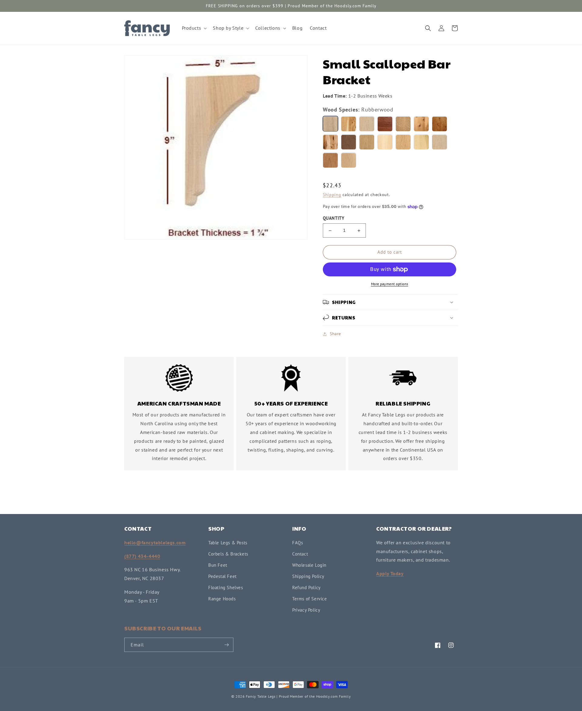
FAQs (297, 543)
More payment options (389, 284)
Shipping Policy (308, 576)
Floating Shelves (225, 587)
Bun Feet (217, 565)
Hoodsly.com (327, 696)
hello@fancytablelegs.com (155, 542)
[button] (193, 28)
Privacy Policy (306, 610)
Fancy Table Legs (260, 696)
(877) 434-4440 (142, 556)
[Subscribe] (226, 645)
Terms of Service (309, 599)
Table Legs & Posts (227, 543)
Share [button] (335, 333)
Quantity (333, 218)
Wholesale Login (309, 565)
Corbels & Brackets (228, 554)
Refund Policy (306, 587)
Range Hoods (222, 599)
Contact (300, 554)
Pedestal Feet (222, 576)
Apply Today (390, 573)
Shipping (332, 195)
